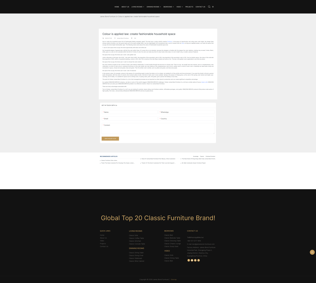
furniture (169, 41)
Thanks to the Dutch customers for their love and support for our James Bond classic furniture (159, 163)
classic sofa (204, 82)
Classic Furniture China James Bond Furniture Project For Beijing (109, 160)
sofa (183, 43)
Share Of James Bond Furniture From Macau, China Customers (158, 158)
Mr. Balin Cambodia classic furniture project (194, 163)
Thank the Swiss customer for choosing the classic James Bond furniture (118, 163)
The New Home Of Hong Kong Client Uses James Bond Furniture (199, 158)
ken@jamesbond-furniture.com (203, 244)
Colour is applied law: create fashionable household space (138, 16)
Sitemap (174, 279)
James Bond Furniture (108, 16)
